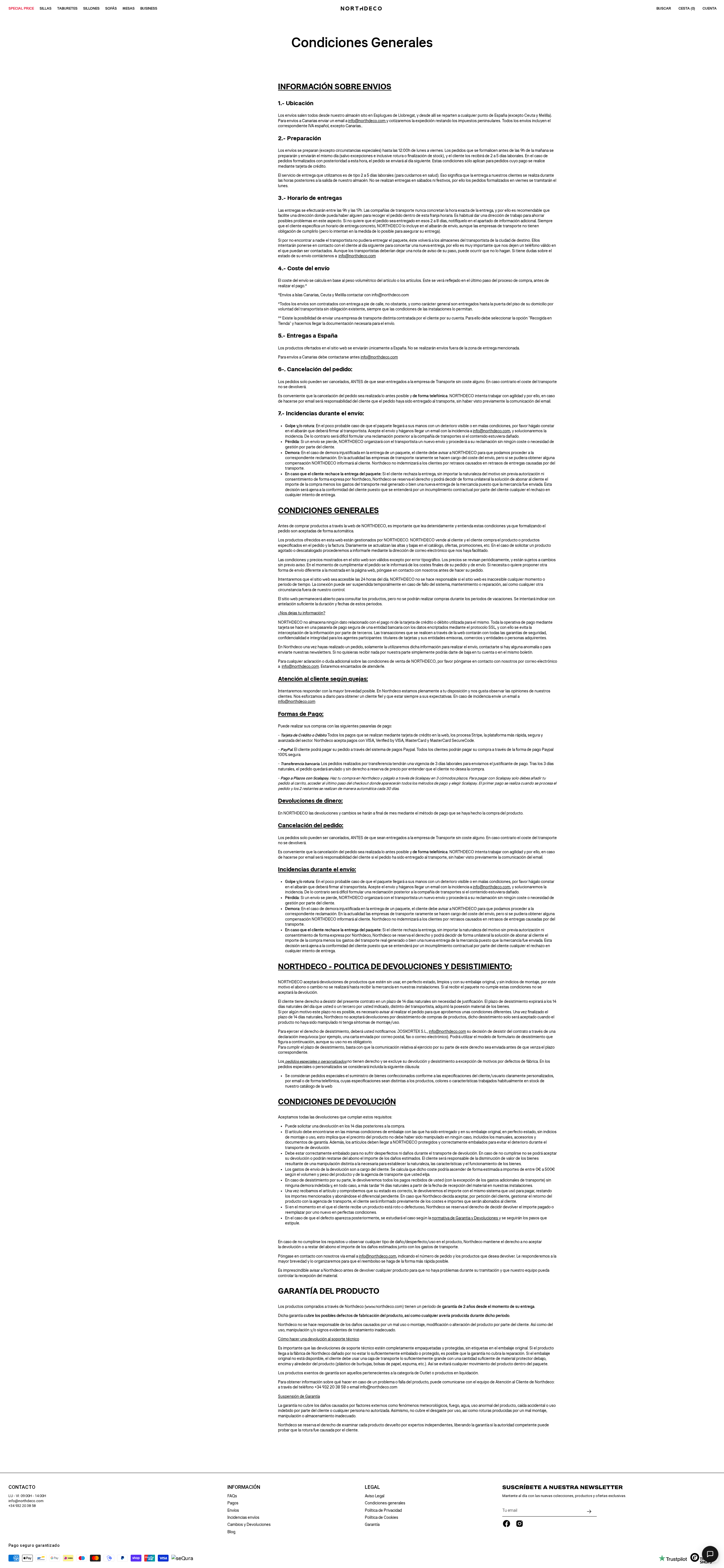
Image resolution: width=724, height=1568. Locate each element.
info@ (287, 666)
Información (243, 1487)
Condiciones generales (385, 1503)
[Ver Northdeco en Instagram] (519, 1523)
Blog (231, 1532)
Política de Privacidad (383, 1510)
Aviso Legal (374, 1496)
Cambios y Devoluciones (249, 1524)
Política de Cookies (381, 1517)
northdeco (301, 666)
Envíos (233, 1510)
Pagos (232, 1503)
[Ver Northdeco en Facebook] (506, 1523)
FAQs (232, 1496)
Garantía (372, 1524)
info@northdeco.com (367, 120)
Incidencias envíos (243, 1517)
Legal (372, 1487)
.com (315, 666)
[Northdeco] (362, 8)
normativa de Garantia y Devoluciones (465, 1218)
